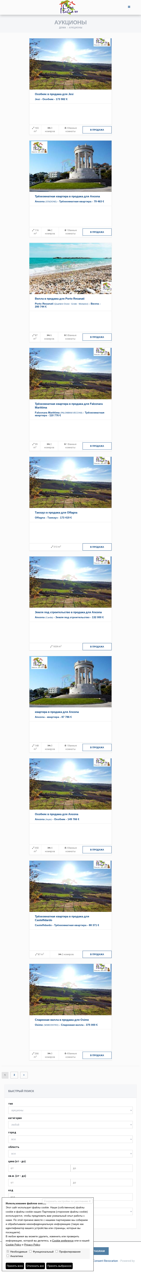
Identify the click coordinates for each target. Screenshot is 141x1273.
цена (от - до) (17, 1161)
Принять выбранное (59, 1265)
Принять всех (15, 1265)
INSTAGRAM (97, 1251)
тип (10, 1103)
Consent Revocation (105, 1260)
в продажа (97, 130)
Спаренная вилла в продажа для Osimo (62, 1019)
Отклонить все (35, 1265)
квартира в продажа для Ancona (57, 711)
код (10, 1190)
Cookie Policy (13, 1244)
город (12, 1132)
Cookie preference (63, 1240)
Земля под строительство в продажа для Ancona (68, 612)
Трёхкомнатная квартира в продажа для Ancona (67, 196)
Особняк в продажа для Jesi (54, 94)
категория (15, 1118)
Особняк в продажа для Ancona (56, 814)
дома (62, 27)
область (13, 1146)
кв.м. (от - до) (17, 1175)
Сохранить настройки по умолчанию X (67, 1201)
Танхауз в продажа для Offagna (56, 512)
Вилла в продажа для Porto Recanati (59, 298)
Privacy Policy (32, 1244)
